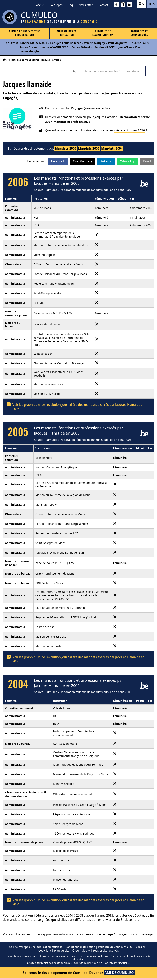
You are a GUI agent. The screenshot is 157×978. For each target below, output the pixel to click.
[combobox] (112, 71)
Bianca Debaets (81, 47)
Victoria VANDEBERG (55, 47)
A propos (57, 5)
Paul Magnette (117, 43)
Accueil (40, 5)
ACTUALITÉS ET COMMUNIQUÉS (139, 33)
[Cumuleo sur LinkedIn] (130, 5)
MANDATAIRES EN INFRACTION (67, 33)
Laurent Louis (139, 43)
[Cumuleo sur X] (124, 5)
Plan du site (61, 950)
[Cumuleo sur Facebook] (117, 5)
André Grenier (29, 47)
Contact (103, 5)
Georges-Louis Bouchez (65, 43)
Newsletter (86, 5)
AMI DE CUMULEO (119, 973)
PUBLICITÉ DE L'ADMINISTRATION (103, 33)
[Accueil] (4, 59)
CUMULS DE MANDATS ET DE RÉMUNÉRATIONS (24, 33)
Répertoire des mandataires (23, 59)
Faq (70, 5)
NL (151, 3)
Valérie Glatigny (94, 43)
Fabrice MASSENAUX (33, 43)
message (146, 934)
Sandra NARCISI (105, 47)
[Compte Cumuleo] (141, 4)
